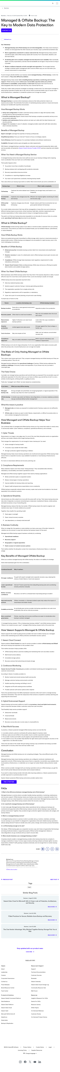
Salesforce (4, 1017)
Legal (50, 1047)
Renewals (33, 978)
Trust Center (4, 991)
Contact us (4, 981)
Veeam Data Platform (7, 1004)
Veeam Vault (4, 1011)
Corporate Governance (7, 978)
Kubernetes (4, 1020)
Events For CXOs (35, 1001)
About (3, 969)
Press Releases (5, 985)
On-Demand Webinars (37, 1011)
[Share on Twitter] (47, 849)
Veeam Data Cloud (6, 1008)
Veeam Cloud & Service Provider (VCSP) (30, 148)
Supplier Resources (36, 1050)
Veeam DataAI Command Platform (11, 998)
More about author (12, 869)
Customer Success (36, 975)
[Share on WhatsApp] (52, 849)
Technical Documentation (38, 972)
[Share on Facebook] (43, 849)
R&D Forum (34, 991)
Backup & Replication (7, 1023)
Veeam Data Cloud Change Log (40, 985)
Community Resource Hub (38, 988)
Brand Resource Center (7, 988)
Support (33, 969)
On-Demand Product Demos (39, 1017)
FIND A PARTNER (9, 782)
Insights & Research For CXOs (39, 998)
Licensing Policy (22, 1050)
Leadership (4, 972)
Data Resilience (5, 1001)
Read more (51, 907)
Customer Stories (36, 1014)
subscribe (29, 952)
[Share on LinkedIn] (57, 849)
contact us (6, 30)
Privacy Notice (27, 1047)
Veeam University (36, 981)
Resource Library (36, 1004)
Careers (3, 975)
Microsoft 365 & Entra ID (8, 1014)
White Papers (35, 1008)
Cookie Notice (40, 1047)
